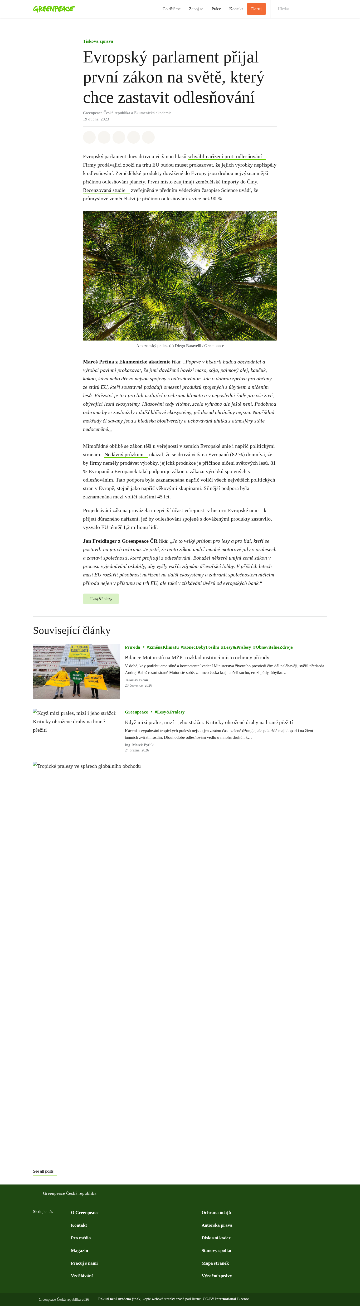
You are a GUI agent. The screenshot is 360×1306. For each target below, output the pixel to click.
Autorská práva (217, 1225)
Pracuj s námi (84, 1263)
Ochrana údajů (216, 1212)
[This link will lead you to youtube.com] (57, 1225)
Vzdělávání (82, 1275)
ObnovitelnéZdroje (274, 647)
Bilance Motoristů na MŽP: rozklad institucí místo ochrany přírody (197, 657)
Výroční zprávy (217, 1275)
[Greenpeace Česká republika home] (52, 9)
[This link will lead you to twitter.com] (46, 1225)
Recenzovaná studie (104, 190)
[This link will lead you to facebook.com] (36, 1225)
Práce (216, 9)
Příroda (132, 647)
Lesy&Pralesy (237, 647)
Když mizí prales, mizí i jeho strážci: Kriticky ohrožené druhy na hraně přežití (209, 722)
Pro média (81, 1237)
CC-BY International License (226, 1299)
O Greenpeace (85, 1212)
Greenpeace (136, 712)
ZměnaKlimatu (164, 647)
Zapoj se (196, 9)
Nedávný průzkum (124, 454)
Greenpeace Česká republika (70, 1193)
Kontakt (236, 9)
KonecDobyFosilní (201, 647)
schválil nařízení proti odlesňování (225, 156)
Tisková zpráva (98, 41)
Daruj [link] (256, 8)
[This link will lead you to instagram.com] (68, 1225)
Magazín (79, 1250)
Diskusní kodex (216, 1237)
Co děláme (172, 9)
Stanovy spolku (216, 1250)
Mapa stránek (215, 1263)
